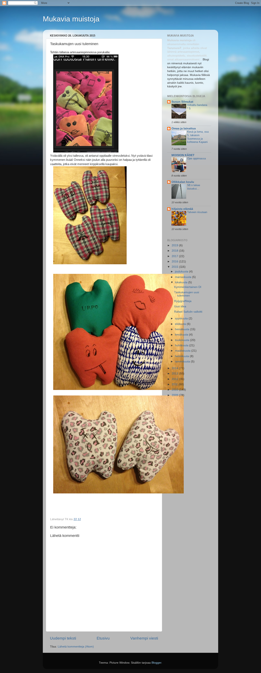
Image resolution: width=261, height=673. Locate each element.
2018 (175, 250)
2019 (175, 245)
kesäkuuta (182, 334)
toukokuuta (182, 340)
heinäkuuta (182, 329)
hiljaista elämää (182, 208)
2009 (175, 395)
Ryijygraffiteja (182, 301)
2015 (175, 266)
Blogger (156, 662)
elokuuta (181, 323)
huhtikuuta (182, 345)
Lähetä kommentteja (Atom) (76, 646)
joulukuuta (182, 271)
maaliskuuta (183, 350)
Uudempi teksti (63, 638)
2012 (175, 379)
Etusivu (103, 638)
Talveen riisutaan (197, 212)
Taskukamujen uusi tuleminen (186, 294)
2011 (175, 384)
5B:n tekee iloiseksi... (193, 187)
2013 (175, 373)
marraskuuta (183, 277)
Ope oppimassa (196, 158)
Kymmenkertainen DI (187, 287)
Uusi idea (180, 306)
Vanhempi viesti (144, 638)
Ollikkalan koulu (182, 181)
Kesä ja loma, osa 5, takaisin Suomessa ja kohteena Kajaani (198, 136)
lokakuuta (181, 282)
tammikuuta (183, 361)
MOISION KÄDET (183, 155)
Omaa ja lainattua (183, 128)
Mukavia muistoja (71, 19)
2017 (175, 256)
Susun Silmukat (182, 101)
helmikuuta (182, 356)
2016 (175, 261)
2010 (175, 389)
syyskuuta (182, 318)
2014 (175, 368)
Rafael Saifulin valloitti (188, 311)
